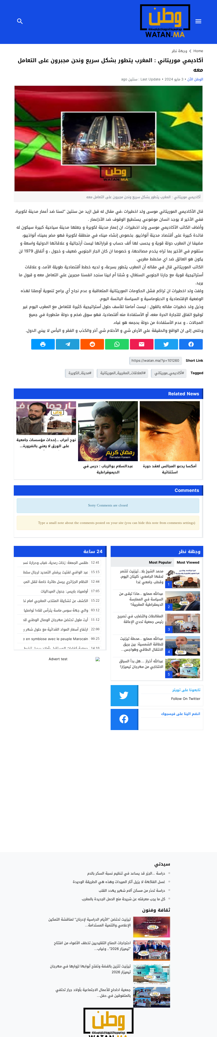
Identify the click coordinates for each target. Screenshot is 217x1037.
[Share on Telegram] (67, 344)
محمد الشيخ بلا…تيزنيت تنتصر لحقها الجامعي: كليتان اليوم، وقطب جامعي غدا (141, 577)
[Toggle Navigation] (199, 22)
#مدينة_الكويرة (80, 373)
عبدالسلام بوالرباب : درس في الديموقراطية (108, 469)
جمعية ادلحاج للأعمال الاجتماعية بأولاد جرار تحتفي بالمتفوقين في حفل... (93, 992)
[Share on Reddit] (92, 344)
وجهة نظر (179, 51)
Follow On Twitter (185, 698)
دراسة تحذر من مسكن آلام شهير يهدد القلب (132, 890)
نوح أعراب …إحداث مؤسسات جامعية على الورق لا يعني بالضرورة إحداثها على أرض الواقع (46, 446)
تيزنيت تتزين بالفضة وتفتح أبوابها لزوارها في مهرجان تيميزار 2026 (90, 969)
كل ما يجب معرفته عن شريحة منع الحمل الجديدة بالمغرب (123, 899)
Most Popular (160, 562)
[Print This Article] (43, 344)
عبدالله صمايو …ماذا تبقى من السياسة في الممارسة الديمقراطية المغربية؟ (141, 599)
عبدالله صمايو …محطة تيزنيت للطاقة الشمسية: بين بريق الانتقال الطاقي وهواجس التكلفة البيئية (141, 646)
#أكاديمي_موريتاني (169, 373)
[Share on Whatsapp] (116, 344)
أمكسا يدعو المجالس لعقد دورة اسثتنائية (170, 469)
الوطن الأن (195, 79)
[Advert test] (60, 690)
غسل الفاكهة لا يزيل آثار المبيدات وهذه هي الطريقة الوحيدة (119, 881)
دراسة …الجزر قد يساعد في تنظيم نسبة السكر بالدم (126, 873)
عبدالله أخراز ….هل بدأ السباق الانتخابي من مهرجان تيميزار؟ (141, 664)
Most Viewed (188, 562)
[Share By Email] (141, 344)
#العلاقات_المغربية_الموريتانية (123, 373)
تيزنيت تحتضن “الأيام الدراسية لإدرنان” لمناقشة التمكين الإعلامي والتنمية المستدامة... (89, 922)
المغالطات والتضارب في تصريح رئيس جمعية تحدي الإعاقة (140, 619)
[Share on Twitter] (166, 344)
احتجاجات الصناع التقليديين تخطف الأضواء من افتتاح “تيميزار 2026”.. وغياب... (92, 946)
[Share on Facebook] (190, 344)
